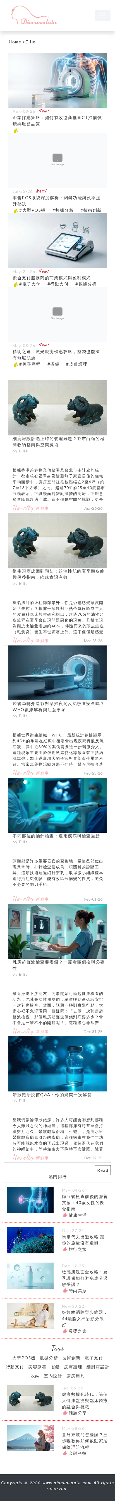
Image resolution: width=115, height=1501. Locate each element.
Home (15, 41)
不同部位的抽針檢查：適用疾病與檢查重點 (56, 835)
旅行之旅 (78, 1249)
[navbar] (103, 15)
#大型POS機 (32, 210)
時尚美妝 (78, 1290)
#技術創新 (91, 210)
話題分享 (78, 1412)
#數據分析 (63, 210)
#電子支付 (30, 283)
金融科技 (78, 1453)
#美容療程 (30, 363)
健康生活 (78, 1214)
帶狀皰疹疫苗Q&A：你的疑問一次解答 (52, 1094)
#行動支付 (58, 283)
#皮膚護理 (77, 363)
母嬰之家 (78, 1331)
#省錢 (53, 363)
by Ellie (20, 450)
